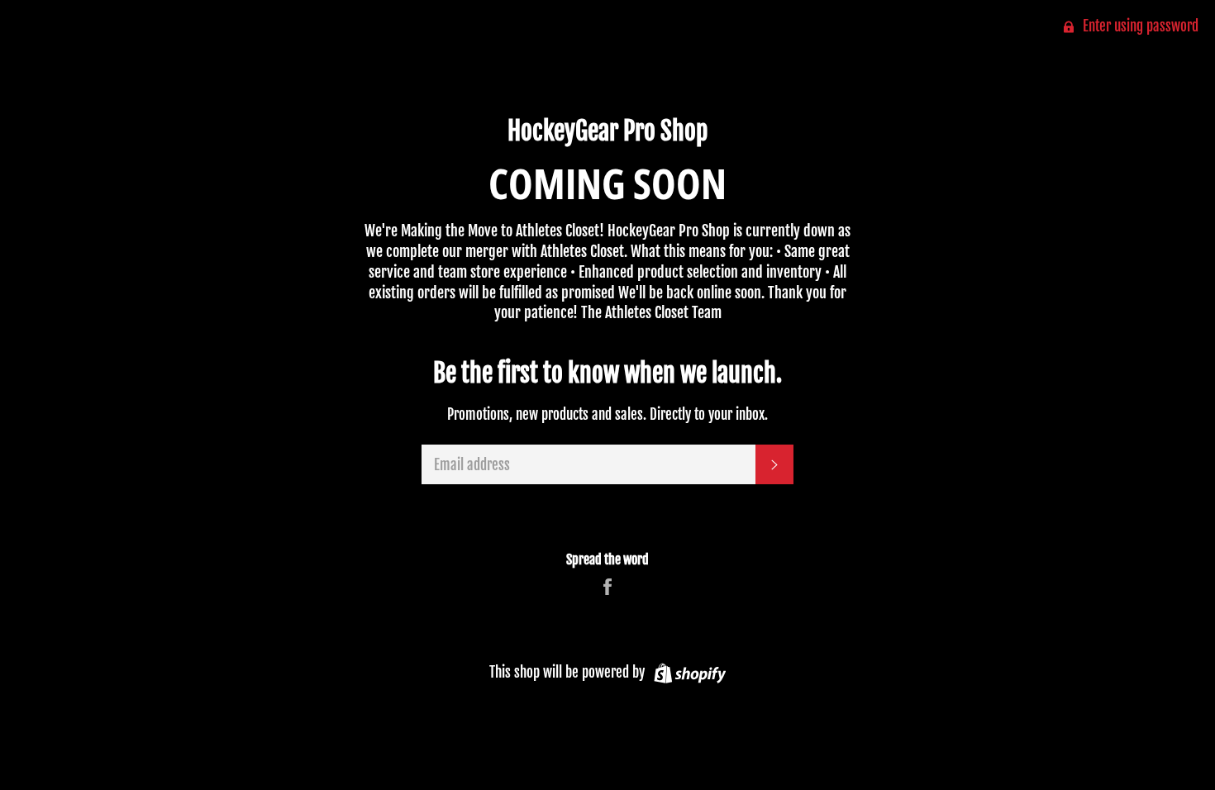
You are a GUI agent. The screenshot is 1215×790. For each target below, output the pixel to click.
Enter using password (1138, 26)
